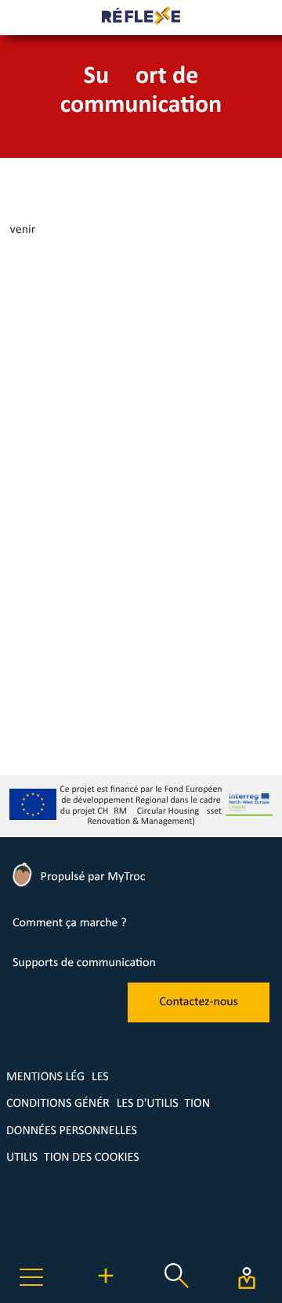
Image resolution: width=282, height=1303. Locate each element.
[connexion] (247, 1278)
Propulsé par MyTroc (91, 877)
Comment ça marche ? (70, 923)
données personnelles (71, 1131)
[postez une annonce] (106, 1291)
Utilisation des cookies (72, 1157)
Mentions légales (57, 1077)
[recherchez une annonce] (176, 1291)
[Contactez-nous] (198, 1019)
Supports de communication (84, 963)
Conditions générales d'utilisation (108, 1103)
